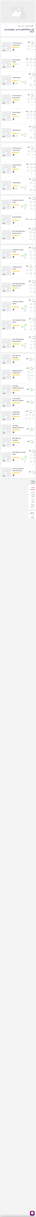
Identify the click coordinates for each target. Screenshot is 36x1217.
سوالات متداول (33, 506)
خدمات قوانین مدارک (33, 495)
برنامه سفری (33, 501)
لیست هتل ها (32, 488)
